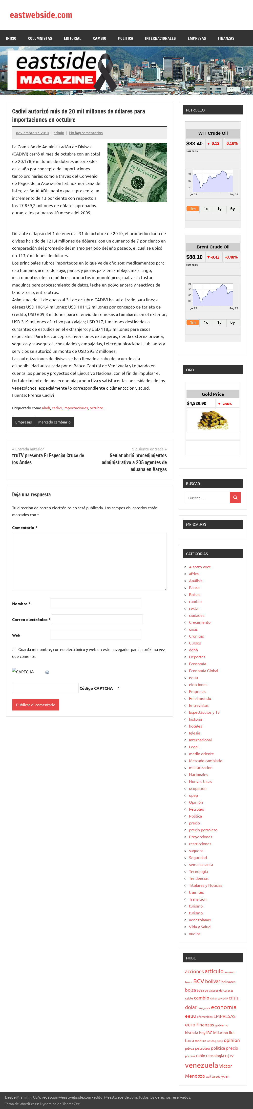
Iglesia (194, 732)
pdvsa (189, 1048)
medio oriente (201, 753)
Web (16, 635)
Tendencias (199, 878)
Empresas (23, 422)
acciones (194, 971)
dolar (191, 1007)
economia (223, 1006)
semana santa (201, 864)
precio (194, 822)
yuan (225, 1075)
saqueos (196, 850)
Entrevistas (199, 705)
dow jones (204, 1008)
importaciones (75, 407)
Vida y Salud (200, 926)
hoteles (195, 725)
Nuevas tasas (200, 781)
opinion (232, 1040)
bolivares (228, 981)
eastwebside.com (41, 15)
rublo (200, 1055)
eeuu (193, 677)
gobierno (221, 1025)
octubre (96, 407)
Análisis (195, 580)
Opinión (196, 801)
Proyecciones (200, 836)
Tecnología (198, 871)
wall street (213, 1076)
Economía (197, 663)
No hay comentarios (86, 132)
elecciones (198, 684)
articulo (214, 971)
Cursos (195, 642)
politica (218, 1047)
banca (188, 982)
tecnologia (215, 1055)
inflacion (220, 1032)
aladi (46, 407)
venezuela (201, 1065)
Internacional (200, 739)
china (213, 998)
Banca (194, 587)
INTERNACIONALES (160, 38)
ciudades (196, 615)
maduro (200, 1041)
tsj (227, 1055)
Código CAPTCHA (96, 688)
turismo (196, 905)
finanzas (205, 1024)
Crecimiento (200, 622)
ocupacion (198, 788)
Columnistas (40, 38)
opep (193, 795)
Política (195, 815)
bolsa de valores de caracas (215, 990)
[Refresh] (47, 671)
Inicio (11, 38)
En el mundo (200, 698)
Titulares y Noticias (205, 885)
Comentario (24, 527)
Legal (193, 746)
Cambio (99, 38)
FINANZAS (226, 38)
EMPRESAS (197, 38)
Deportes (197, 656)
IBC (209, 1032)
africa (194, 573)
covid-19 (223, 998)
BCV (198, 980)
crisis (193, 628)
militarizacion (200, 767)
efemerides (204, 1017)
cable (189, 998)
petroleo (202, 1047)
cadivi (57, 407)
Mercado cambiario (54, 422)
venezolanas (200, 919)
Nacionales (198, 774)
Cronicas (196, 635)
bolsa (190, 989)
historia (195, 718)
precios (190, 1056)
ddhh (193, 649)
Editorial (72, 38)
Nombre (21, 603)
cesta (193, 608)
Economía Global (203, 670)
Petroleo (196, 808)
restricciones (200, 843)
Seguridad (198, 857)
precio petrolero (203, 829)
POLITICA (125, 38)
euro (190, 1024)
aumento (230, 972)
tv (231, 1055)
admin (59, 132)
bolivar (212, 981)
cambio (195, 601)
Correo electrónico (31, 619)
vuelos (194, 933)
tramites (196, 891)
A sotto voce (200, 566)
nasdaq (211, 1041)
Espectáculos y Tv (204, 712)
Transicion (198, 898)
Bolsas (194, 594)
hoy (202, 1032)
